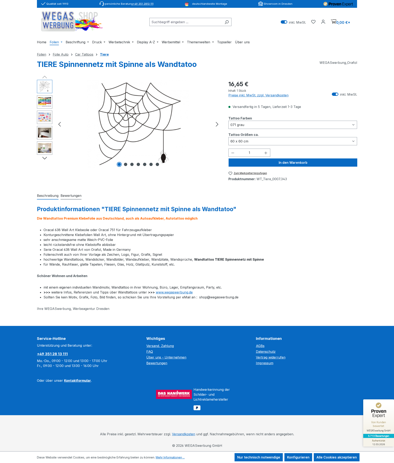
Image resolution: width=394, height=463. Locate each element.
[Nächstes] (217, 124)
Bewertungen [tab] (71, 196)
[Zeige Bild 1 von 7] (119, 164)
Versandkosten (183, 434)
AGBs (260, 346)
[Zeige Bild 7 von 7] (157, 164)
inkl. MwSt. (293, 22)
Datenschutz (266, 352)
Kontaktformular (77, 380)
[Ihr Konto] (323, 21)
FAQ (149, 352)
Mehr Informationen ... (170, 457)
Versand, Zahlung (160, 346)
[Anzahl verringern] (232, 153)
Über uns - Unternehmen (166, 357)
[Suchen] (226, 22)
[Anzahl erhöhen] (266, 153)
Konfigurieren (298, 457)
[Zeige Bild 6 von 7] (151, 164)
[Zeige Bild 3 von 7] (132, 164)
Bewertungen (156, 363)
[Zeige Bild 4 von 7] (138, 164)
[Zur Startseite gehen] (72, 21)
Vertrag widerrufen (270, 357)
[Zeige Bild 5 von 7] (144, 164)
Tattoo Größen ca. (243, 134)
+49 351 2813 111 (143, 3)
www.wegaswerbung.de (174, 292)
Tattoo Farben (240, 118)
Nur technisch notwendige (258, 457)
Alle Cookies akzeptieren (336, 457)
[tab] (47, 195)
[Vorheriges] (59, 124)
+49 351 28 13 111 (52, 354)
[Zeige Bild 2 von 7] (125, 164)
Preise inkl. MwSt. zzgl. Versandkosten (258, 95)
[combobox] (185, 22)
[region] (128, 124)
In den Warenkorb (293, 162)
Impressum (264, 363)
